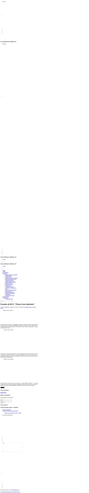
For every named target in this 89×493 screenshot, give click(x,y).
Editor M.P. (7, 307)
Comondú (27, 307)
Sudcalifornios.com (15, 489)
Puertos (30, 307)
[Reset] (12, 301)
